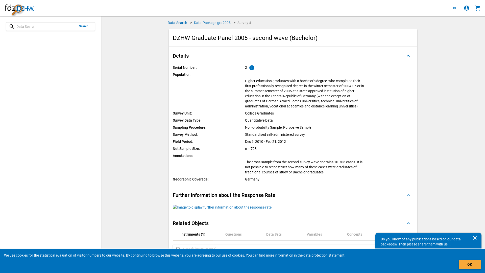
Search (84, 26)
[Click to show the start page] (19, 8)
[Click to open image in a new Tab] (222, 207)
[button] (293, 56)
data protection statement (324, 255)
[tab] (193, 234)
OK (469, 264)
